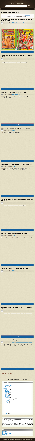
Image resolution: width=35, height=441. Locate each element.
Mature (3, 423)
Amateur (9, 419)
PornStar (19, 423)
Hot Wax (27, 96)
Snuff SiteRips (7, 386)
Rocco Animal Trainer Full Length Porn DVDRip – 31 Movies (16, 340)
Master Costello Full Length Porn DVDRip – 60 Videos (14, 92)
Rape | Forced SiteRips (8, 385)
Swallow (25, 169)
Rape (9, 424)
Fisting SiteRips (7, 397)
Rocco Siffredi (20, 345)
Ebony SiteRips (7, 394)
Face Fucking (9, 132)
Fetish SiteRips (7, 396)
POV (23, 169)
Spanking (7, 97)
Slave (5, 97)
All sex (5, 344)
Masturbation (29, 422)
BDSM (5, 96)
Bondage (9, 96)
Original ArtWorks (10, 423)
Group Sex (20, 205)
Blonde (12, 168)
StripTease (27, 424)
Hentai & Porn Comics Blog (6, 433)
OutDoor (21, 169)
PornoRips (17, 2)
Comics (6, 420)
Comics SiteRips (7, 392)
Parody (14, 423)
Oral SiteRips (7, 402)
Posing (25, 423)
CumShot (16, 420)
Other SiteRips (7, 403)
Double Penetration (4, 169)
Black (9, 168)
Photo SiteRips (7, 404)
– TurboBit (5, 388)
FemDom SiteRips (7, 395)
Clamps (13, 96)
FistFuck (21, 96)
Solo (21, 424)
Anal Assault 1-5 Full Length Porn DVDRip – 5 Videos (14, 233)
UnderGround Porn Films (6, 432)
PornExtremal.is (27, 15)
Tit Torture (10, 97)
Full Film (24, 96)
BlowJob (9, 313)
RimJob (16, 345)
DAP (15, 313)
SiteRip (17, 424)
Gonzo (29, 237)
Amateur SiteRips (7, 389)
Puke (18, 132)
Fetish (19, 96)
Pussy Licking (7, 424)
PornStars (16, 132)
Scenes (15, 424)
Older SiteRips (7, 401)
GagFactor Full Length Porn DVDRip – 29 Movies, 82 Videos (15, 128)
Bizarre (7, 96)
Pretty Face (28, 423)
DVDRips (13, 22)
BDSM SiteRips (15, 94)
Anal (4, 168)
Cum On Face (26, 168)
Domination (16, 96)
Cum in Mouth (22, 168)
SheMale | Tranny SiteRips (9, 408)
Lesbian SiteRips (7, 400)
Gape (26, 237)
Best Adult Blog (4, 434)
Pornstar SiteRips (7, 406)
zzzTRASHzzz (6, 413)
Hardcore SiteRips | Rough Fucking (22, 22)
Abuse (3, 419)
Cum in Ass (17, 168)
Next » (11, 373)
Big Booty (9, 237)
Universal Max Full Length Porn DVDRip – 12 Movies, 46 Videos (16, 164)
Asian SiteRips (7, 390)
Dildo (24, 420)
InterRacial (14, 169)
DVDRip (24, 344)
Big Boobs (6, 168)
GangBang (11, 169)
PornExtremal (4, 431)
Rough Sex (23, 205)
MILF (5, 423)
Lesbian (9, 345)
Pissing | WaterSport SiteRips (21, 58)
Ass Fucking (5, 205)
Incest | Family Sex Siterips (9, 399)
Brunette (14, 168)
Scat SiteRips (7, 407)
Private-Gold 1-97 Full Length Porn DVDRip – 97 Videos (14, 268)
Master (29, 96)
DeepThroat (5, 132)
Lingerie (18, 169)
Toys (29, 424)
